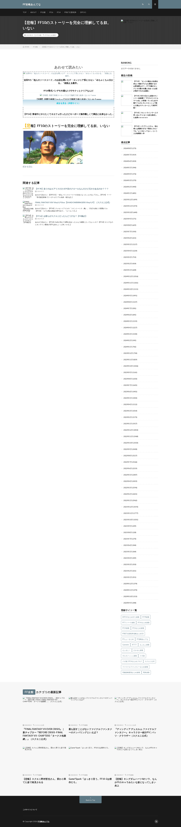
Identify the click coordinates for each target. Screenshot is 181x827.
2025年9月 (127, 219)
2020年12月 (128, 584)
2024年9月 (127, 295)
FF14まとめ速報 (143, 623)
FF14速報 (125, 628)
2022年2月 (127, 494)
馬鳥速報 (146, 672)
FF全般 (43, 12)
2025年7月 (127, 231)
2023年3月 (127, 411)
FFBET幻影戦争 (70, 12)
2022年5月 (127, 475)
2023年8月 (127, 379)
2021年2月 (127, 571)
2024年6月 (127, 315)
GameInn (125, 645)
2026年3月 (127, 180)
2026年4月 (127, 174)
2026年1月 (127, 193)
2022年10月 (128, 443)
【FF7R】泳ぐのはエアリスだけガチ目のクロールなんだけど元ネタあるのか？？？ (72, 188)
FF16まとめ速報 (50, 35)
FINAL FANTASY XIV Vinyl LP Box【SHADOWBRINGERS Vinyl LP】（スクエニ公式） (73, 202)
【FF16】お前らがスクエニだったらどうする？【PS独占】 (61, 216)
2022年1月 (127, 500)
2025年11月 (128, 206)
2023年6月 (127, 391)
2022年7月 (127, 462)
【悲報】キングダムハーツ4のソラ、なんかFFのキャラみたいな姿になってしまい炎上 (136, 782)
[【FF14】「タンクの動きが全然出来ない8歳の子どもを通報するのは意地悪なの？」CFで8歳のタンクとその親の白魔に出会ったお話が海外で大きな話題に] (126, 85)
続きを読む (28, 166)
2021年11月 (128, 513)
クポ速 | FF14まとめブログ (132, 661)
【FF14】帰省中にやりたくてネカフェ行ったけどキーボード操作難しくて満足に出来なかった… (69, 114)
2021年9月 (127, 526)
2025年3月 (127, 257)
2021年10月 (128, 520)
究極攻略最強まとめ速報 (131, 672)
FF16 (51, 12)
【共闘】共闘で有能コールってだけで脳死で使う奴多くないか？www (68, 99)
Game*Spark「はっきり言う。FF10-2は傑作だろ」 (90, 781)
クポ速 (142, 656)
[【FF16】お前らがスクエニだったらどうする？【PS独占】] (28, 220)
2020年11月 (128, 590)
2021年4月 (127, 558)
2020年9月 (127, 603)
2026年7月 (127, 155)
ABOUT (33, 12)
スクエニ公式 (150, 661)
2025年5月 (127, 244)
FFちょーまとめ (128, 639)
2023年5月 (127, 398)
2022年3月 (127, 487)
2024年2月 (127, 340)
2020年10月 (128, 596)
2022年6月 (127, 468)
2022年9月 (127, 449)
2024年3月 (127, 334)
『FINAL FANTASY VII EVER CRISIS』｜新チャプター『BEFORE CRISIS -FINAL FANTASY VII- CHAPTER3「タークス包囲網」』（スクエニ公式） (44, 734)
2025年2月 (127, 263)
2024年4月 (127, 327)
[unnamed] (53, 163)
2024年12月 (128, 276)
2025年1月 (127, 270)
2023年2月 (127, 417)
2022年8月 (127, 455)
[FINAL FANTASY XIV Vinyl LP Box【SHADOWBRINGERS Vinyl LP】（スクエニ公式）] (28, 206)
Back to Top (90, 800)
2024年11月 (128, 283)
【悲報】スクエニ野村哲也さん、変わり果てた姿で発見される (44, 781)
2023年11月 (128, 359)
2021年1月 (127, 577)
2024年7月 (127, 308)
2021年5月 (127, 552)
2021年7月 (127, 539)
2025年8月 (127, 225)
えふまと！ (126, 650)
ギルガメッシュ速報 (129, 656)
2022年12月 (128, 430)
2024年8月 (127, 302)
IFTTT (134, 645)
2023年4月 (127, 404)
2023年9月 (127, 372)
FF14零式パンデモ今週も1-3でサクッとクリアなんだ (68, 90)
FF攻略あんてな (142, 639)
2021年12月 (128, 507)
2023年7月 (127, 385)
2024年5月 (127, 321)
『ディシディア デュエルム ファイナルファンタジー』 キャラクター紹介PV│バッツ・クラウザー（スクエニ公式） (135, 732)
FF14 (59, 12)
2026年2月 (127, 187)
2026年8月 (127, 148)
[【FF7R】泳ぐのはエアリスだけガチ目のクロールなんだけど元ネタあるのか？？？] (28, 192)
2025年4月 (127, 251)
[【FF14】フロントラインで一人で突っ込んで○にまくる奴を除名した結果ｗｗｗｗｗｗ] (126, 117)
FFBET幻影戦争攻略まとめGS (133, 634)
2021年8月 (127, 532)
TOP (24, 12)
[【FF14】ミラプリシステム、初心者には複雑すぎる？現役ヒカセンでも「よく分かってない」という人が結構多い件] (126, 130)
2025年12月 (128, 199)
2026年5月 (127, 167)
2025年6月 (127, 238)
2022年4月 (127, 481)
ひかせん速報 (138, 650)
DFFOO (83, 12)
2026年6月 (127, 161)
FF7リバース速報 (128, 623)
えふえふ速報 (144, 645)
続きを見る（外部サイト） (68, 103)
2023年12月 (128, 353)
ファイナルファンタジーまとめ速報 (135, 667)
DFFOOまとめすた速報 (130, 617)
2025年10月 (128, 212)
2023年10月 (128, 366)
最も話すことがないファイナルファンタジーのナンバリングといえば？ (90, 731)
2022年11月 (128, 436)
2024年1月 (127, 347)
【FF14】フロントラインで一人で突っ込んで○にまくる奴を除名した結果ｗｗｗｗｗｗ (145, 115)
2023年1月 (127, 423)
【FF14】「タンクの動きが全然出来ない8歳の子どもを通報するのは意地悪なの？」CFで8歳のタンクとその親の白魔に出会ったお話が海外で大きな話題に (145, 86)
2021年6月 (127, 545)
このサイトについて (30, 810)
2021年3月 (127, 564)
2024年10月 (128, 289)
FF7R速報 (145, 617)
